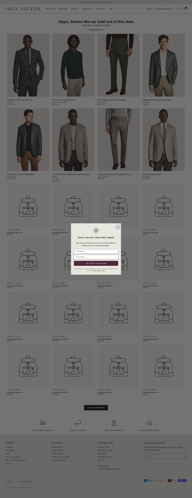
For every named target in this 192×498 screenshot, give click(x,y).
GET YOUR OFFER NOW (96, 263)
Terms (103, 270)
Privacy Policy (97, 270)
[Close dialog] (118, 227)
